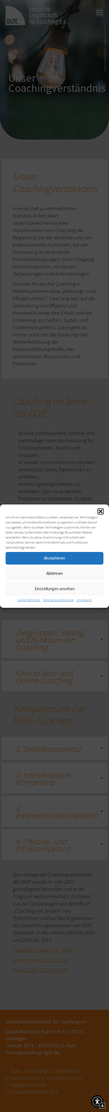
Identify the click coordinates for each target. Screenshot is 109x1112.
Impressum (84, 600)
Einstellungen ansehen (55, 588)
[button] (100, 511)
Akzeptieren (54, 558)
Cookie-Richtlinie (28, 600)
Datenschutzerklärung (58, 600)
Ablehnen (54, 573)
